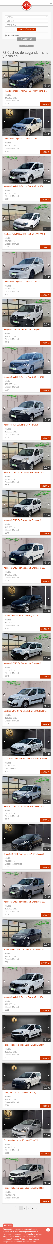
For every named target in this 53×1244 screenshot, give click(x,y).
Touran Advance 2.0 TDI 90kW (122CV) (21, 615)
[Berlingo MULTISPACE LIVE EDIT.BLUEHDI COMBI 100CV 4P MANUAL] (26, 694)
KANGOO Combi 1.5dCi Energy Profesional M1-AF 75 (27, 472)
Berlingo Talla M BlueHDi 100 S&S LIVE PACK (24, 234)
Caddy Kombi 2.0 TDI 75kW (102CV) (20, 1092)
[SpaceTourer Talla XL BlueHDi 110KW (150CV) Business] (26, 933)
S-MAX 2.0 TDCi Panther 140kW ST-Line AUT (24, 853)
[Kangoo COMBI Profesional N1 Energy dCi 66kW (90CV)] (26, 503)
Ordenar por (26, 46)
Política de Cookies (27, 1239)
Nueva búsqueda (26, 29)
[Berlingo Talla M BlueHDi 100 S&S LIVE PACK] (26, 217)
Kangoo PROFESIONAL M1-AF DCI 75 (21, 424)
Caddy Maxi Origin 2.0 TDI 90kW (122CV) (22, 138)
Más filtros (26, 39)
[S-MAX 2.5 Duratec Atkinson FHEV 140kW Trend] (26, 742)
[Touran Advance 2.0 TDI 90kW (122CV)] (26, 599)
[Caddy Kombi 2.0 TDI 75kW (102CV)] (26, 1076)
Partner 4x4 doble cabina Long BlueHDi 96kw (24, 1044)
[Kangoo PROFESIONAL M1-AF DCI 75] (26, 408)
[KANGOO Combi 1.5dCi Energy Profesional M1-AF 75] (26, 456)
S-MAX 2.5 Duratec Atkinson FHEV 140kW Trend (25, 758)
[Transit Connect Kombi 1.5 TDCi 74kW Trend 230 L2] (26, 74)
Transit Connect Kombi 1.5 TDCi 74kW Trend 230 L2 (27, 90)
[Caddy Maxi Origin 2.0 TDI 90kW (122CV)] (26, 122)
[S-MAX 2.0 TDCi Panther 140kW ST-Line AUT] (26, 837)
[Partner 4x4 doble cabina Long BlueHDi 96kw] (26, 1028)
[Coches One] (26, 6)
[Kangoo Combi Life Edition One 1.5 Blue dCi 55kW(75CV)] (26, 170)
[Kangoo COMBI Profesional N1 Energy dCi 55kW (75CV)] (26, 313)
